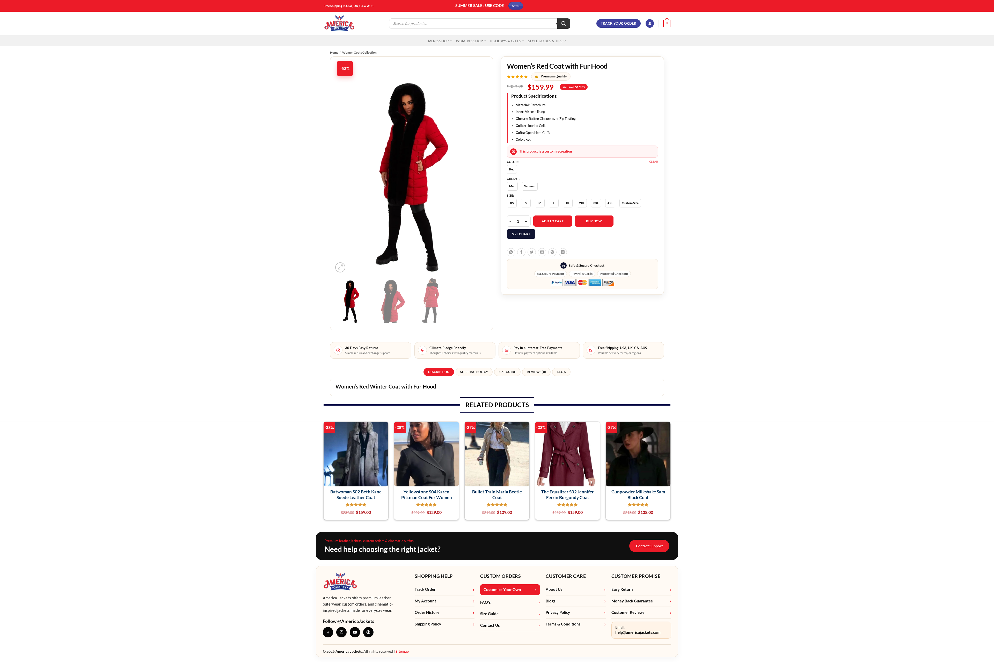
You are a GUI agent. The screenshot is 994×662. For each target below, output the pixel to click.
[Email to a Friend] (542, 252)
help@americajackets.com (638, 632)
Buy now (594, 221)
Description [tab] (439, 372)
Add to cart (553, 221)
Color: (512, 161)
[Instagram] (341, 632)
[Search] (563, 23)
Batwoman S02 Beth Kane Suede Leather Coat (356, 494)
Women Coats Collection (359, 52)
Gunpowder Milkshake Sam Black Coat (638, 494)
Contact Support (649, 546)
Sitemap (402, 651)
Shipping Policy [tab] (474, 372)
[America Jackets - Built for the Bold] (339, 23)
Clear (653, 161)
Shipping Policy (428, 624)
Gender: (513, 178)
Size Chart (521, 234)
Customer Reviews (628, 612)
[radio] (512, 169)
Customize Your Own (502, 589)
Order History (427, 612)
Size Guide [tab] (507, 372)
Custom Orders (500, 576)
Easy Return (622, 589)
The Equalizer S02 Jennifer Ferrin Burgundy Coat (567, 494)
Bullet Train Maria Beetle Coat (497, 494)
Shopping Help (434, 576)
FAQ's (485, 602)
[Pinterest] (368, 632)
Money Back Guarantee (632, 601)
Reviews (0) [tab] (536, 372)
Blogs (551, 601)
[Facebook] (328, 632)
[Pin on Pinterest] (552, 252)
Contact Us (490, 625)
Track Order (425, 589)
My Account (425, 601)
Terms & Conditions (563, 624)
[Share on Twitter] (532, 252)
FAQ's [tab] (561, 372)
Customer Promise (636, 576)
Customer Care (566, 576)
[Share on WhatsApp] (511, 252)
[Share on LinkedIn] (563, 252)
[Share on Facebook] (521, 252)
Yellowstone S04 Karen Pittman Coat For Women (426, 494)
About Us (554, 589)
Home (334, 52)
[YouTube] (355, 632)
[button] (650, 23)
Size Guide (489, 613)
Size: (510, 195)
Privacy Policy (558, 612)
